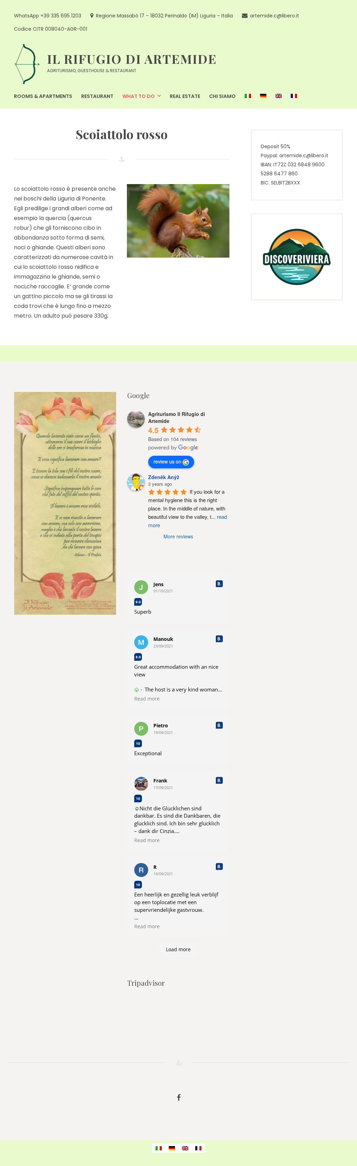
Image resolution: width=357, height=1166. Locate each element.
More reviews (178, 536)
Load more (178, 949)
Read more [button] (147, 699)
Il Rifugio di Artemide (132, 58)
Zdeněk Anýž (163, 477)
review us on (167, 461)
